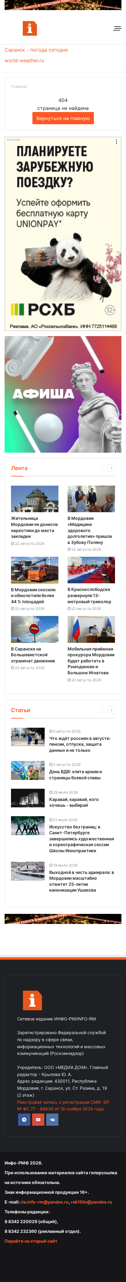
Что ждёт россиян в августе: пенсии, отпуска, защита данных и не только (79, 744)
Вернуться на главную (63, 118)
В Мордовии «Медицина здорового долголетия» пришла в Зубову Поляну (90, 530)
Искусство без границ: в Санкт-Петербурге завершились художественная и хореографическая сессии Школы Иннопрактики (81, 838)
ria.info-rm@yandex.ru (44, 1201)
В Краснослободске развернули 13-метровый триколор (89, 595)
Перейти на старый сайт (31, 1241)
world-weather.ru (24, 60)
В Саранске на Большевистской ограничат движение (33, 654)
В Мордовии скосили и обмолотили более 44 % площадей (33, 595)
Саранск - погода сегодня (36, 50)
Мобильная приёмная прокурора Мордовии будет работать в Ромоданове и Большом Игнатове (91, 660)
